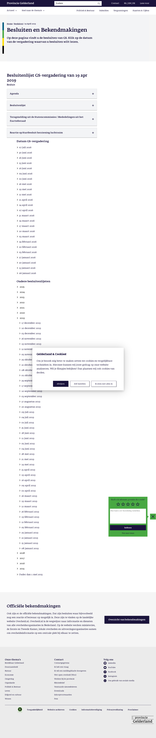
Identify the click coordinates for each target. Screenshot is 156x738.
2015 (22, 569)
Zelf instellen (80, 384)
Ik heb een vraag (61, 667)
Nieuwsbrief (59, 683)
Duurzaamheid (11, 667)
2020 (22, 313)
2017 (22, 558)
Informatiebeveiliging (91, 710)
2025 (22, 287)
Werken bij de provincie (64, 679)
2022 (22, 303)
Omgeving (9, 679)
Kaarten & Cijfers (141, 11)
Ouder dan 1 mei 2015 (31, 575)
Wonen (8, 699)
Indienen (128, 527)
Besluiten (18, 24)
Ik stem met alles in (104, 384)
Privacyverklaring (115, 710)
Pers (56, 699)
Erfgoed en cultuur (13, 695)
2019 (22, 318)
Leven (7, 691)
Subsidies (104, 11)
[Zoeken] (99, 3)
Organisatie (10, 683)
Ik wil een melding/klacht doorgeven (70, 671)
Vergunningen (120, 11)
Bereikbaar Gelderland (14, 663)
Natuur (8, 671)
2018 (22, 553)
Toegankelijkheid (35, 710)
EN (129, 3)
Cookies (73, 710)
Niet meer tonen (128, 533)
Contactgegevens (61, 663)
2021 (22, 308)
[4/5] (132, 504)
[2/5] (123, 504)
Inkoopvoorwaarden (63, 695)
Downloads (59, 691)
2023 (22, 297)
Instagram (112, 676)
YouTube (112, 667)
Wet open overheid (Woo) (65, 675)
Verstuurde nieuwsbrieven (65, 687)
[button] (12, 11)
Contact (115, 3)
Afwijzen (61, 384)
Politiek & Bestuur (85, 11)
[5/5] (137, 504)
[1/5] (118, 504)
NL (125, 3)
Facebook (112, 672)
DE (133, 3)
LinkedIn (112, 663)
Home (10, 24)
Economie (9, 675)
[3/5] (128, 504)
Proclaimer (133, 710)
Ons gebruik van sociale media (121, 681)
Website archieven (55, 710)
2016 (22, 563)
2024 (22, 292)
